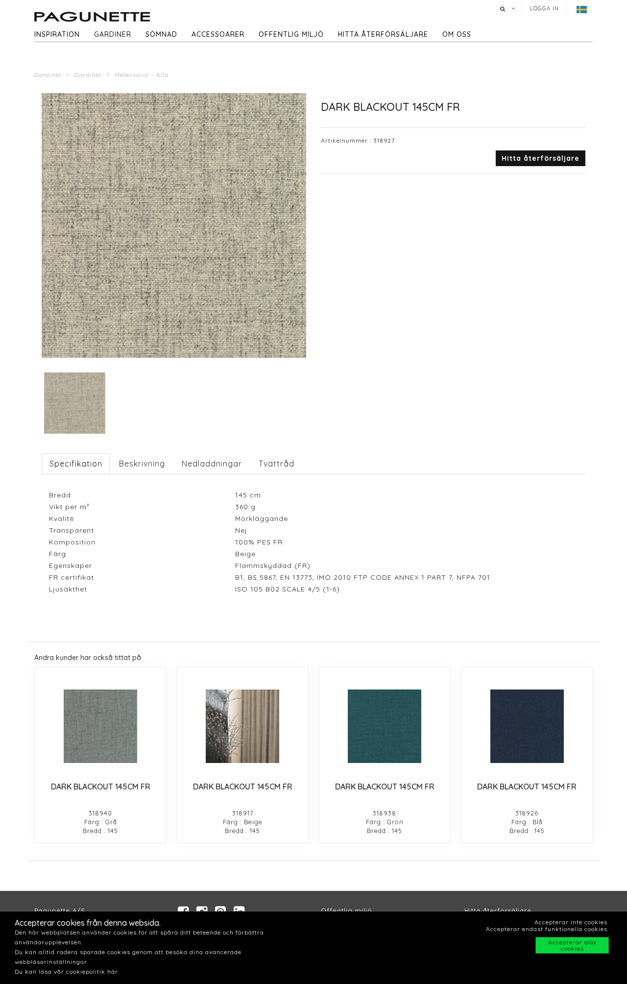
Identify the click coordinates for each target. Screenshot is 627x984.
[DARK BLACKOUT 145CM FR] (100, 726)
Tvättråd (276, 463)
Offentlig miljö (291, 34)
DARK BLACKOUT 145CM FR (100, 786)
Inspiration (57, 34)
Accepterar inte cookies (570, 922)
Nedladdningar (212, 463)
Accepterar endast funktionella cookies (546, 929)
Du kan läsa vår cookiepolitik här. (67, 971)
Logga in (544, 8)
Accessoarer (218, 34)
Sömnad (161, 34)
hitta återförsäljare (383, 34)
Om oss (456, 34)
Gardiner (112, 34)
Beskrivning (142, 463)
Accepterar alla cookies (572, 945)
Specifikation (75, 463)
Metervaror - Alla (142, 74)
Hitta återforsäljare (497, 910)
